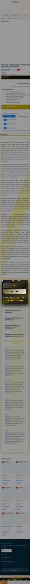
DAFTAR (14, 291)
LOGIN (14, 285)
